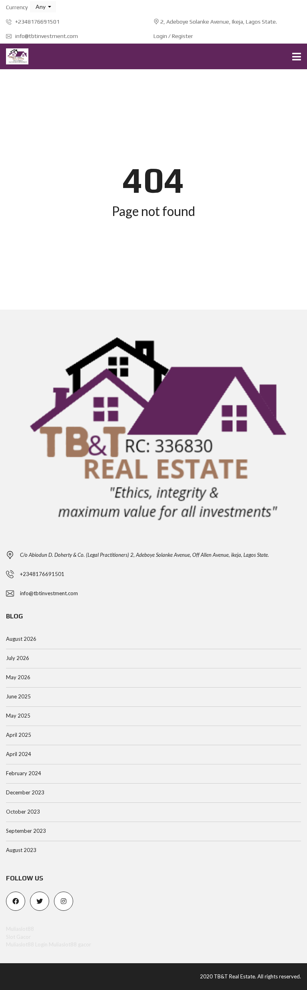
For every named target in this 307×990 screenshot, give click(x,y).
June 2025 (18, 696)
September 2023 (26, 831)
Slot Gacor (18, 937)
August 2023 (21, 850)
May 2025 (18, 715)
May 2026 (18, 677)
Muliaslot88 (20, 929)
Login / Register (173, 36)
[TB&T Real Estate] (14, 57)
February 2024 (23, 773)
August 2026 (21, 639)
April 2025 (18, 735)
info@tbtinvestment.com (46, 36)
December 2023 (25, 792)
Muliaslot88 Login (27, 944)
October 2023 (23, 811)
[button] (43, 6)
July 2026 (17, 658)
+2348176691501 (37, 21)
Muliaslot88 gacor (70, 944)
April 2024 (18, 754)
